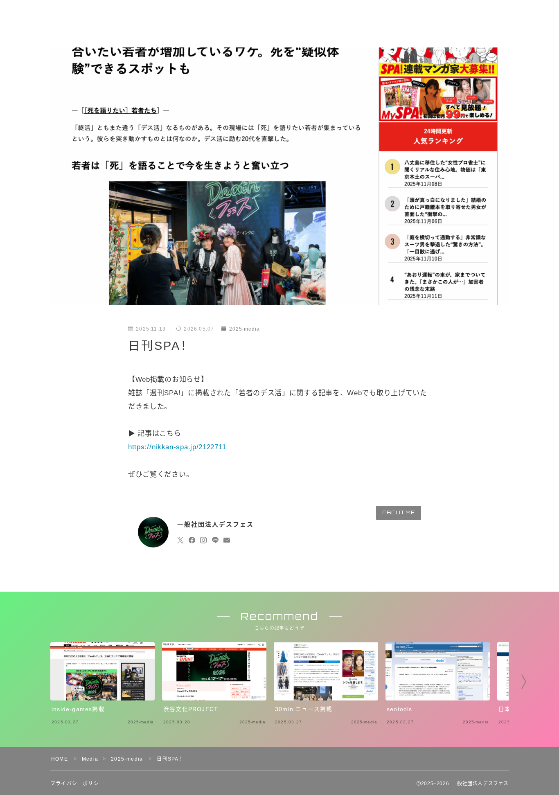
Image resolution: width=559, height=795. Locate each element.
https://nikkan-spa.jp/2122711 (177, 447)
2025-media (244, 329)
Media (90, 759)
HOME (59, 759)
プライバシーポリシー (77, 783)
